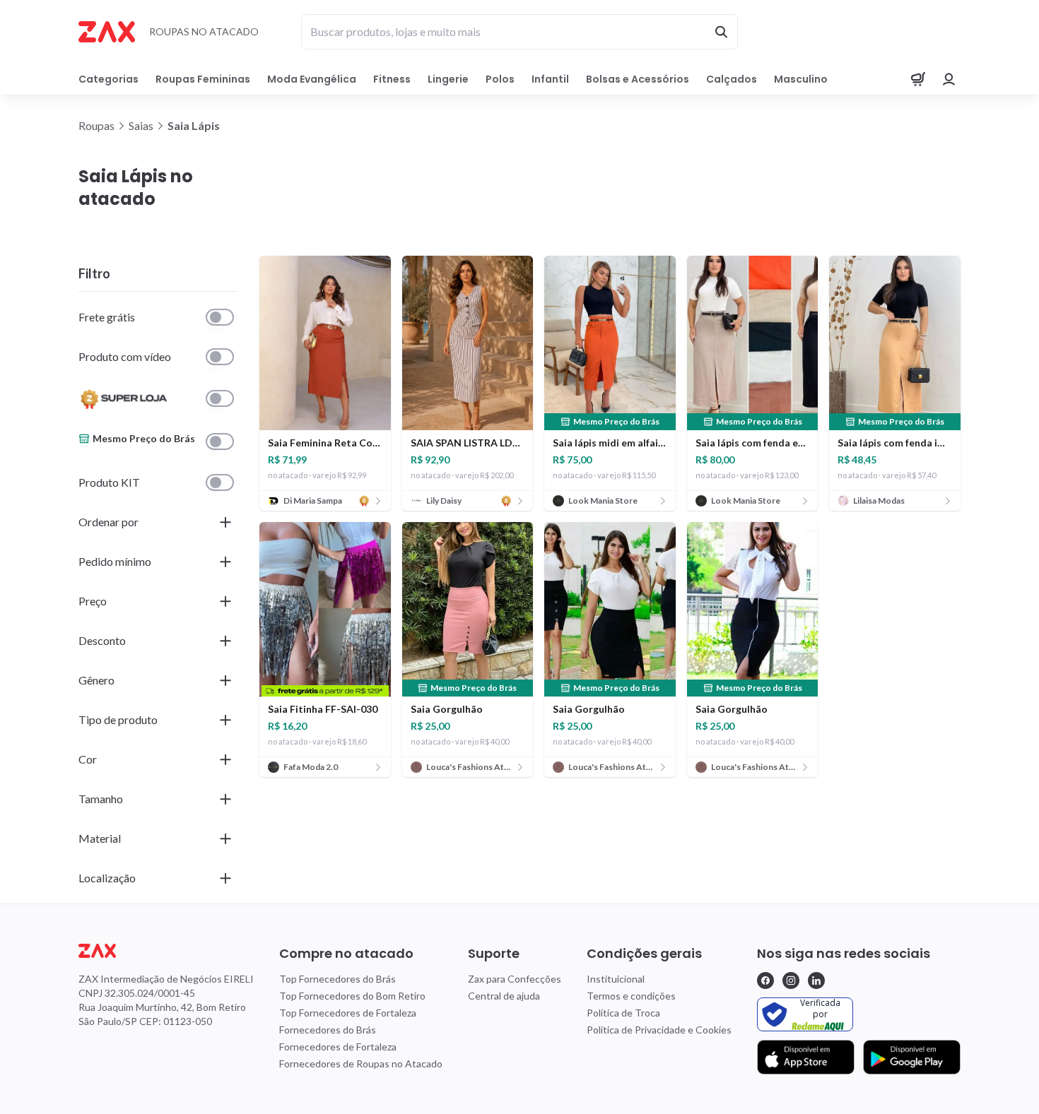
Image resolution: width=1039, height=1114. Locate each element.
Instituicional (616, 979)
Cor (87, 759)
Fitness (392, 79)
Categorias (108, 79)
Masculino (801, 79)
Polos (500, 79)
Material (99, 838)
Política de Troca (623, 1013)
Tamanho (100, 798)
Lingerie (448, 79)
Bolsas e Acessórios (637, 79)
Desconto (102, 640)
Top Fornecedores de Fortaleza (347, 1013)
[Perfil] (949, 79)
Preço (92, 601)
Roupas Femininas (202, 79)
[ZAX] (106, 31)
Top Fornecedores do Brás (337, 979)
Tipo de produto (118, 719)
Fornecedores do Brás (327, 1030)
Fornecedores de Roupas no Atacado (360, 1063)
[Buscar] (721, 31)
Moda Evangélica (311, 79)
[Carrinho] (918, 79)
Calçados (731, 79)
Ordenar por (108, 521)
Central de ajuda (504, 996)
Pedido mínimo (114, 561)
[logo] (166, 951)
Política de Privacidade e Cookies (659, 1030)
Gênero (96, 680)
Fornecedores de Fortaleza (338, 1047)
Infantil (550, 79)
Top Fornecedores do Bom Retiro (352, 996)
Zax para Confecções (514, 979)
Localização (107, 877)
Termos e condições (631, 996)
